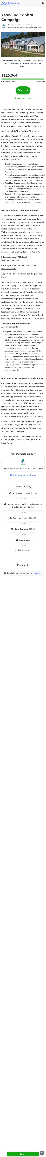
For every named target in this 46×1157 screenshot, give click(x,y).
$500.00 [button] (32, 518)
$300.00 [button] (28, 504)
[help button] (42, 1153)
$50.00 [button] (34, 493)
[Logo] (10, 3)
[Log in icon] (43, 3)
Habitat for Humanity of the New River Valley (24, 27)
